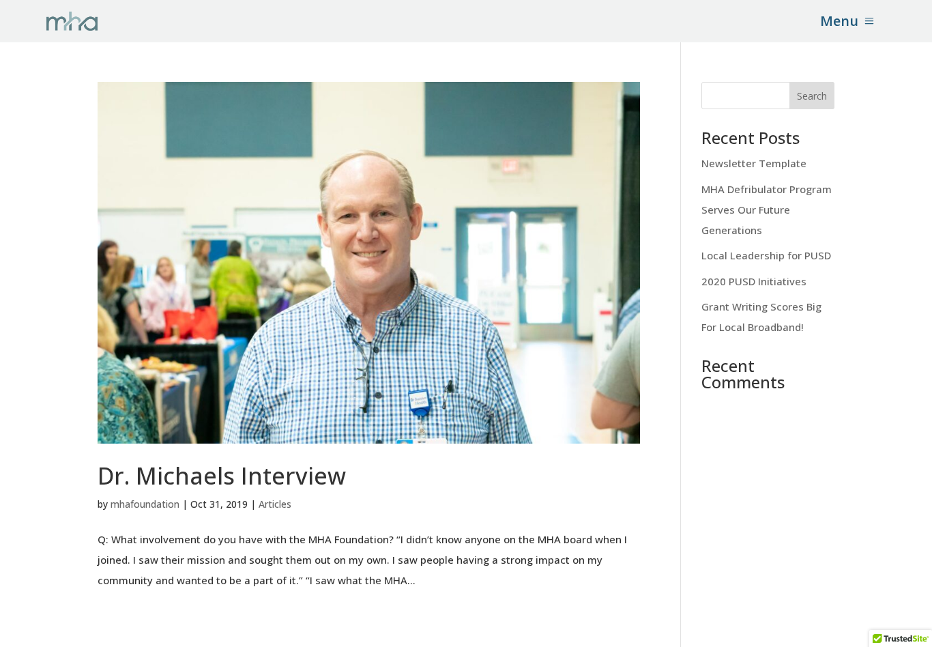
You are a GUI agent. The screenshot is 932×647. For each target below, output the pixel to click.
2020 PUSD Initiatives (753, 281)
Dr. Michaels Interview (222, 475)
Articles (275, 504)
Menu (839, 21)
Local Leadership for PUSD (766, 255)
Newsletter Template (753, 163)
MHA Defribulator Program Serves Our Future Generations (766, 209)
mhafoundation (145, 504)
